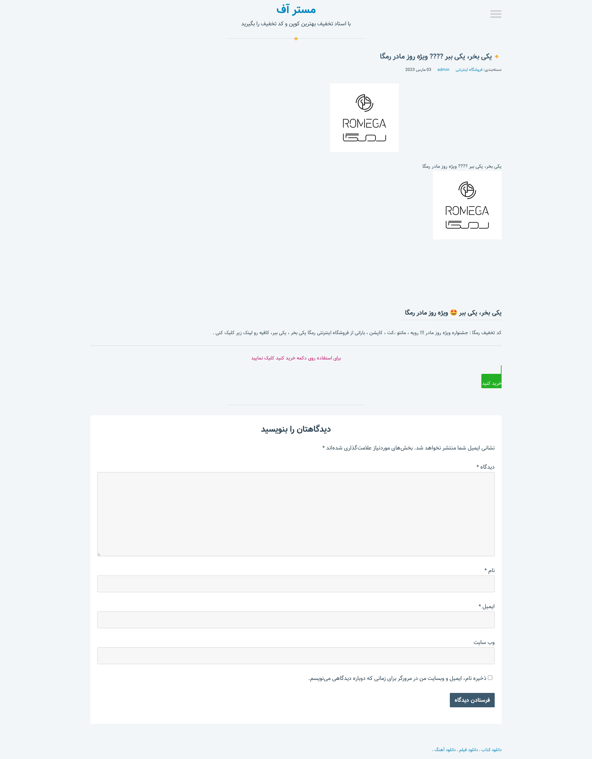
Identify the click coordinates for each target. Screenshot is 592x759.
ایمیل (487, 606)
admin (443, 69)
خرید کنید (492, 383)
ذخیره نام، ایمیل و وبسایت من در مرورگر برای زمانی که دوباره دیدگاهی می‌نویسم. (397, 678)
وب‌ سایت (484, 642)
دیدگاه (486, 467)
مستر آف (296, 9)
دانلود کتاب (491, 750)
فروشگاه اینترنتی (469, 69)
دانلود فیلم (468, 750)
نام (489, 570)
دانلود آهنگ (445, 750)
